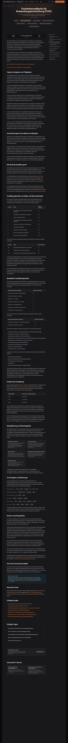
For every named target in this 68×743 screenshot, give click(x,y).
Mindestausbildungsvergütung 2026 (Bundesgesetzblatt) (20, 616)
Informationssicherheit (12, 49)
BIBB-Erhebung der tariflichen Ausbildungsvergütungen (26, 386)
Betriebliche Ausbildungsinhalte (54, 46)
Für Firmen (52, 1)
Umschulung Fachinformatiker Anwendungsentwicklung (22, 578)
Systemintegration (36, 20)
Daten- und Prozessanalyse (48, 20)
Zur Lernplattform (59, 1)
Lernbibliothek (31, 1)
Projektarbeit (9, 594)
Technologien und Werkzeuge (54, 52)
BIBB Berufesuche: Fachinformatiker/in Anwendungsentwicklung (22, 614)
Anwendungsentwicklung (25, 20)
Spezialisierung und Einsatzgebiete (52, 50)
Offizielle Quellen (52, 59)
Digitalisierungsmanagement (45, 23)
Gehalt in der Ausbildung (53, 48)
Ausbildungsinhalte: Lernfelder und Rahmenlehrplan (54, 44)
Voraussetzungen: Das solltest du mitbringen (55, 40)
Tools (37, 1)
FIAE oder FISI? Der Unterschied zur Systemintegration (19, 67)
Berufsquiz (13, 592)
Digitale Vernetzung (21, 23)
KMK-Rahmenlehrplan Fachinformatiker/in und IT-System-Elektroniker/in (24, 608)
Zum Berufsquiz (39, 651)
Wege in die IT (19, 1)
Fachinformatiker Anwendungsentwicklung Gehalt (31, 421)
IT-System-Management (34, 26)
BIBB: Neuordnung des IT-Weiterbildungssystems (19, 610)
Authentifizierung (12, 125)
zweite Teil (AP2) (18, 179)
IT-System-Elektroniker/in (32, 23)
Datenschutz (9, 121)
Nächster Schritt (52, 57)
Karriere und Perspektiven (54, 54)
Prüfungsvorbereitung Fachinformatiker (36, 191)
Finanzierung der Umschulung (24, 580)
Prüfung (26, 1)
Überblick (16, 20)
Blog (41, 1)
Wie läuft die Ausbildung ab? (54, 42)
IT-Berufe (40, 590)
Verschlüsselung (20, 125)
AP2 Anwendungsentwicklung (35, 592)
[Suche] (49, 2)
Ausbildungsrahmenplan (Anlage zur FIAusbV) (18, 605)
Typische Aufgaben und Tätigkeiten (53, 37)
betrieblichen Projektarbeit (36, 181)
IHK (22, 535)
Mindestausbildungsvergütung (18, 409)
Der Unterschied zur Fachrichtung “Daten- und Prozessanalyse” (21, 64)
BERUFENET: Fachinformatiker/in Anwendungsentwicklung (21, 612)
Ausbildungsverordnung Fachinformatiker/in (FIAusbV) (20, 603)
